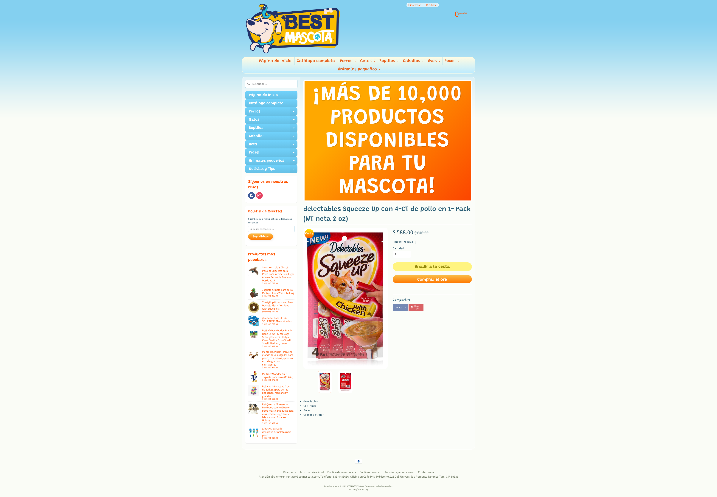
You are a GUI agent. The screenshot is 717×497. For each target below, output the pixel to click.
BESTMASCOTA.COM (355, 486)
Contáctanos (426, 472)
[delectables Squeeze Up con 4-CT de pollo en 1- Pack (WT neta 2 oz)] (325, 382)
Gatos (368, 62)
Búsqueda (289, 472)
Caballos (414, 62)
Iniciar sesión (414, 5)
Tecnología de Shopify (358, 489)
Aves (434, 62)
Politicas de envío (370, 472)
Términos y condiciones (400, 472)
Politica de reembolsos (341, 472)
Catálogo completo (316, 61)
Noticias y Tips (273, 170)
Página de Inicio (275, 61)
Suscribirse (261, 236)
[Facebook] (251, 195)
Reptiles (389, 62)
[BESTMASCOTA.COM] (293, 28)
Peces (452, 62)
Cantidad (398, 248)
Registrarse (431, 5)
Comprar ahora (432, 280)
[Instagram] (259, 195)
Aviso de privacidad (311, 472)
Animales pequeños (359, 70)
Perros (348, 62)
